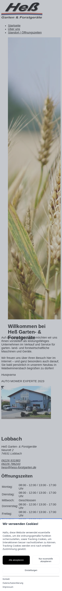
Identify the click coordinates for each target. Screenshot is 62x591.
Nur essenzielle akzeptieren (46, 560)
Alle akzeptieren (16, 560)
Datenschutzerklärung (13, 583)
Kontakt (6, 579)
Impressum (8, 587)
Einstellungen (31, 570)
